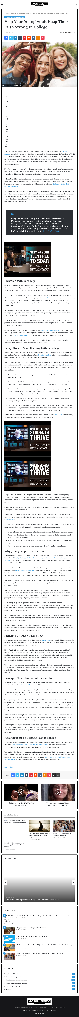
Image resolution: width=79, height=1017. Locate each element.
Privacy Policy (41, 1010)
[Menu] (2, 4)
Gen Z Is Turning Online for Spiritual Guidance (31, 936)
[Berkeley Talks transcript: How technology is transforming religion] (15, 830)
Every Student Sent (51, 231)
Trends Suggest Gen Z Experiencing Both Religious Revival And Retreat (40, 953)
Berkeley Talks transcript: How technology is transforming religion (14, 845)
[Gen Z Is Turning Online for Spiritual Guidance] (9, 939)
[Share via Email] (54, 775)
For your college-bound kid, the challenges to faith (31, 745)
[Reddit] (29, 38)
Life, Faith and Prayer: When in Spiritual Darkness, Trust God (31, 899)
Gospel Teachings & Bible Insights (16, 983)
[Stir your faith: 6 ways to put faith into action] (9, 930)
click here (58, 415)
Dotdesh (62, 1007)
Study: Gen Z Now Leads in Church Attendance (62, 834)
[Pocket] (43, 38)
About (48, 1010)
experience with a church (50, 330)
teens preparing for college (22, 335)
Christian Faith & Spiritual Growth (21, 13)
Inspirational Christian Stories (15, 974)
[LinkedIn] (15, 38)
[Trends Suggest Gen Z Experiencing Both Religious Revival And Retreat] (9, 956)
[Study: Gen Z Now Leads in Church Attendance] (64, 826)
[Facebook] (6, 38)
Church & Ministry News (13, 986)
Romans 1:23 (25, 685)
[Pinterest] (24, 38)
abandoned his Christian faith (25, 570)
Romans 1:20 (45, 640)
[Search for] (77, 4)
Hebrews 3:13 (9, 520)
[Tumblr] (20, 38)
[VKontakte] (33, 38)
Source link (8, 767)
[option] (39, 882)
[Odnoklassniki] (38, 38)
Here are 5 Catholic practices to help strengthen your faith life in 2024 (39, 835)
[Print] (58, 775)
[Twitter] (11, 38)
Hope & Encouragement (13, 977)
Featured (8, 989)
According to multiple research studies (60, 298)
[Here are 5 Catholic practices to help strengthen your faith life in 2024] (39, 826)
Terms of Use (32, 1010)
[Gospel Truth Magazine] (39, 3)
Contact (53, 1010)
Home (8, 13)
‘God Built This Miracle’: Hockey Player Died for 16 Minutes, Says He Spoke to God (43, 916)
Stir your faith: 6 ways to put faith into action (31, 928)
